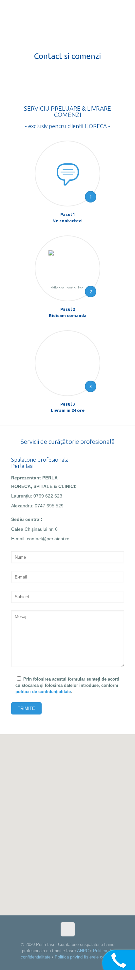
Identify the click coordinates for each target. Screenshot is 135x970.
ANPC (83, 950)
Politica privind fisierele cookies (85, 957)
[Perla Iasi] (67, 13)
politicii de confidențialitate (43, 691)
